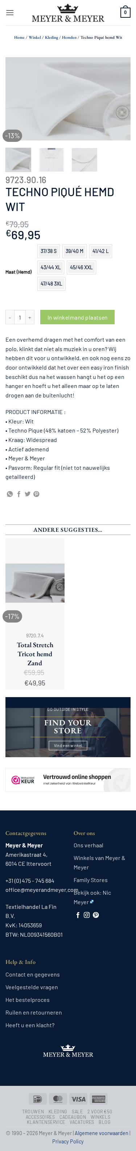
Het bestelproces (27, 999)
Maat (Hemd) (18, 272)
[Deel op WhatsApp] (10, 494)
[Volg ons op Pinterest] (96, 915)
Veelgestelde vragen (31, 986)
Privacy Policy (68, 1141)
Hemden (69, 37)
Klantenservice (46, 1122)
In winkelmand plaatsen (78, 317)
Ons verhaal (88, 845)
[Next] (118, 98)
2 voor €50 (99, 1111)
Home (19, 37)
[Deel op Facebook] (19, 494)
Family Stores (91, 879)
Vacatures (82, 1122)
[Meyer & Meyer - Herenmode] (68, 12)
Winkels (100, 1117)
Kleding (51, 37)
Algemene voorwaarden (101, 1133)
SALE (77, 1111)
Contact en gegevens (32, 974)
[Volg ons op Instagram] (87, 915)
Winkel (35, 37)
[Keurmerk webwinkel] (68, 773)
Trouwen (33, 1111)
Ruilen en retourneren (33, 1012)
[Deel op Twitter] (27, 494)
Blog (105, 1122)
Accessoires (40, 1117)
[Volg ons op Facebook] (78, 915)
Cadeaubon (72, 1117)
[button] (9, 12)
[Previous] (17, 98)
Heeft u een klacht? (29, 1024)
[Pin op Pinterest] (36, 494)
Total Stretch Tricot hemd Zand (35, 654)
